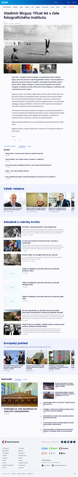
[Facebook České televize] (65, 442)
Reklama (21, 450)
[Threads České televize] (74, 442)
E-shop (4, 463)
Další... (58, 7)
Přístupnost (30, 473)
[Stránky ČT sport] (53, 448)
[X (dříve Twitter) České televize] (71, 442)
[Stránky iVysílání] (63, 448)
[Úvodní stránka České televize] (11, 442)
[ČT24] (5, 2)
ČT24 (20, 140)
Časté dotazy (22, 465)
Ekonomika (45, 7)
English (13, 473)
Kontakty (21, 467)
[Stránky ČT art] (52, 453)
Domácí (27, 7)
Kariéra (20, 460)
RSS (75, 473)
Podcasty (4, 458)
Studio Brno (22, 453)
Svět (32, 7)
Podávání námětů (23, 463)
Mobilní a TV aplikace (7, 465)
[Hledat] (68, 2)
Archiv (14, 140)
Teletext (4, 455)
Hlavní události (7, 7)
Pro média (21, 448)
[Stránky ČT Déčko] (44, 453)
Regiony (38, 7)
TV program (5, 448)
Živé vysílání (5, 450)
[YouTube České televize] (68, 442)
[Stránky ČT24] (45, 448)
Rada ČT (21, 458)
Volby (21, 7)
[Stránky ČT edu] (62, 453)
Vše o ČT (4, 467)
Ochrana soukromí (21, 473)
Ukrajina (15, 7)
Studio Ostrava (22, 455)
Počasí (52, 7)
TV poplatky (5, 453)
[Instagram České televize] (62, 442)
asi (4, 21)
